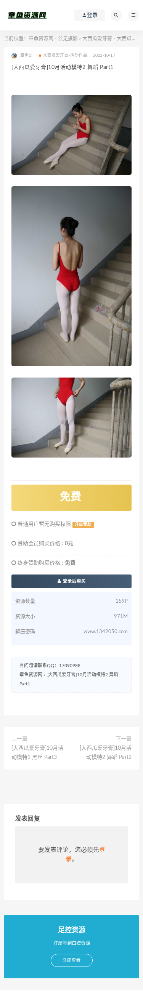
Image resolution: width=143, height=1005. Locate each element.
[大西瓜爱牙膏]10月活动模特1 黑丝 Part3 (37, 753)
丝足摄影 (68, 38)
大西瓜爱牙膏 (97, 38)
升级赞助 (83, 525)
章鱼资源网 (41, 38)
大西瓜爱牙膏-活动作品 (65, 55)
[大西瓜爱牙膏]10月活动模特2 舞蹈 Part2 (106, 753)
